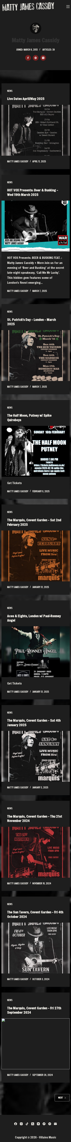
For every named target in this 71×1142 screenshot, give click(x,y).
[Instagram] (21, 1123)
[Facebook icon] (28, 58)
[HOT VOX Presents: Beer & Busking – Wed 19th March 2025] (36, 226)
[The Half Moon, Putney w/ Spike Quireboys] (36, 451)
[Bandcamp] (44, 1123)
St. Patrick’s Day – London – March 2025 (31, 321)
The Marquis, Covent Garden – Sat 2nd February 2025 (34, 522)
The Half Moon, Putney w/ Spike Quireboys (29, 417)
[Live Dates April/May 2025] (36, 130)
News (9, 90)
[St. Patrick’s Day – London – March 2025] (36, 355)
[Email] (55, 1123)
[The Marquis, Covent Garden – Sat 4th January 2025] (36, 756)
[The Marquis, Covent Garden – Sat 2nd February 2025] (36, 555)
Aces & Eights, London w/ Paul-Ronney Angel (34, 618)
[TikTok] (27, 1123)
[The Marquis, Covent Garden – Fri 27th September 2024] (36, 1043)
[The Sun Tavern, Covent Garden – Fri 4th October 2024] (36, 948)
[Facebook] (15, 1123)
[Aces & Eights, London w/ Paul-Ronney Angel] (36, 651)
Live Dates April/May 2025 (25, 98)
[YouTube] (38, 1123)
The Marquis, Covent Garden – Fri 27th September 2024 (34, 1010)
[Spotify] (49, 1123)
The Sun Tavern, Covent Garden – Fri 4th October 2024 (35, 914)
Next (60, 1097)
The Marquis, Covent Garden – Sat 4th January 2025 (34, 722)
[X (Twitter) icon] (43, 58)
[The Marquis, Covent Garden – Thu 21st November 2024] (36, 852)
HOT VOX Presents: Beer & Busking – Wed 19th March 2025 (32, 192)
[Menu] (68, 6)
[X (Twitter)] (32, 1123)
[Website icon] (35, 58)
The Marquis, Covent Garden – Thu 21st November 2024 (34, 818)
